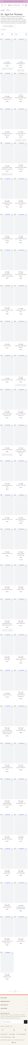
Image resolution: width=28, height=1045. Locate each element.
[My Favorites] (23, 5)
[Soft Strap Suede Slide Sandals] (20, 331)
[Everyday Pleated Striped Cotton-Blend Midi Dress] (20, 434)
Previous (10, 991)
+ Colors (21, 559)
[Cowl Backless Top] (20, 788)
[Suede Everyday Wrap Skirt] (7, 753)
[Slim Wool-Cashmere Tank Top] (20, 118)
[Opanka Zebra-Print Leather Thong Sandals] (7, 259)
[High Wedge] (7, 644)
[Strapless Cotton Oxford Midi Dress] (20, 892)
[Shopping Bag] (26, 5)
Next (18, 991)
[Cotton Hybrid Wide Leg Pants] (20, 224)
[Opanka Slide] (7, 858)
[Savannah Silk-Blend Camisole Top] (7, 83)
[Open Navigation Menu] (2, 5)
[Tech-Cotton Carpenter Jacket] (20, 188)
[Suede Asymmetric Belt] (7, 365)
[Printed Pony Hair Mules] (20, 48)
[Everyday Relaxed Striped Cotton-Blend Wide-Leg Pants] (7, 715)
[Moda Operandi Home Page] (14, 5)
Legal (13, 1037)
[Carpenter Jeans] (7, 962)
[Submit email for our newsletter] (25, 1022)
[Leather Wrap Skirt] (20, 753)
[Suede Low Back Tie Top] (20, 644)
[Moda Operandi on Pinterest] (25, 1030)
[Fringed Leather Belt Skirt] (20, 295)
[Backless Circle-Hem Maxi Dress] (7, 926)
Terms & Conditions (21, 1034)
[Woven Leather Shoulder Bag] (20, 538)
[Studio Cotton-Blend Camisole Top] (7, 399)
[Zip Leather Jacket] (20, 715)
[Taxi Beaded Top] (7, 48)
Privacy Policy (4, 1034)
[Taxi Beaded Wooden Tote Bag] (7, 188)
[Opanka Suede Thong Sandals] (7, 224)
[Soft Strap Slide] (20, 858)
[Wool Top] (20, 824)
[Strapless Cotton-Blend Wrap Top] (20, 152)
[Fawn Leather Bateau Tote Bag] (20, 504)
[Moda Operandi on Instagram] (2, 1030)
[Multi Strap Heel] (7, 892)
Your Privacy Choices (6, 1037)
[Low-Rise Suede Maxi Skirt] (7, 470)
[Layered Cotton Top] (20, 365)
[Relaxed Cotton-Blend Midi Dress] (7, 118)
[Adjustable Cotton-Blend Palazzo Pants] (7, 608)
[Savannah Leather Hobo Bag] (7, 295)
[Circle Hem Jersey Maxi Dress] (20, 259)
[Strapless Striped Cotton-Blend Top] (7, 788)
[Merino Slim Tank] (20, 608)
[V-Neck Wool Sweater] (7, 434)
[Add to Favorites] (12, 40)
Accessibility (12, 1034)
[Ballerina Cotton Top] (7, 504)
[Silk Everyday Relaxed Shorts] (20, 83)
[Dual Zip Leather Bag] (7, 574)
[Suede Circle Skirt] (7, 680)
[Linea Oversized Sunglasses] (20, 680)
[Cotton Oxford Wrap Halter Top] (20, 399)
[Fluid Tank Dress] (20, 926)
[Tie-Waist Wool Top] (20, 470)
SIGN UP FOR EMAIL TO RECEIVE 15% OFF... (14, 1)
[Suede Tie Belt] (7, 331)
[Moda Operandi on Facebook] (14, 1030)
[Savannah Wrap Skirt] (7, 824)
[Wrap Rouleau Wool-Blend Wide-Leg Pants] (7, 152)
